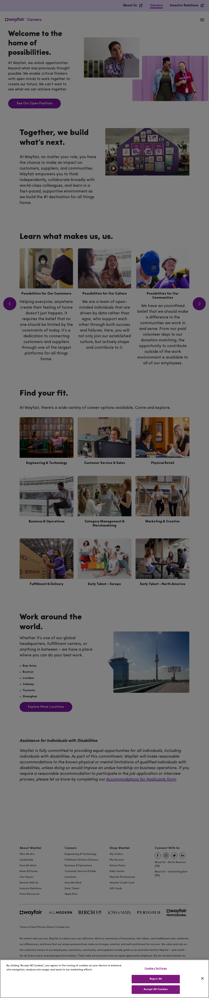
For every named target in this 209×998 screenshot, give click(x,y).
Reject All (156, 979)
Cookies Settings (156, 968)
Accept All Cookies (156, 989)
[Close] (202, 978)
